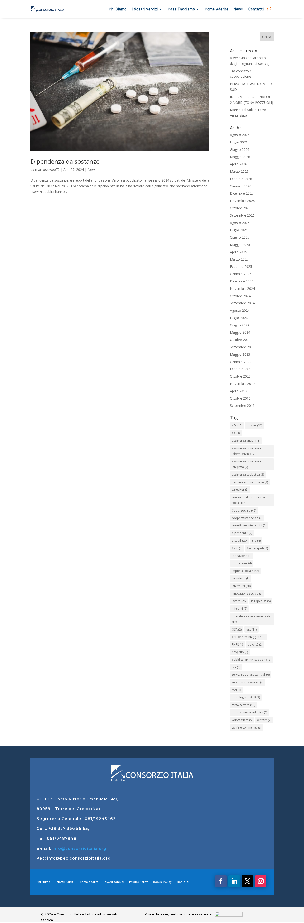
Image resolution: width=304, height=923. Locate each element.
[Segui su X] (247, 881)
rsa (236, 667)
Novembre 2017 (242, 383)
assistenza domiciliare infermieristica (247, 451)
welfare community (246, 728)
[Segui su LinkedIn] (234, 881)
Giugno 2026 (239, 149)
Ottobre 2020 (240, 376)
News (238, 9)
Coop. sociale (244, 510)
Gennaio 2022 (240, 361)
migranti (239, 609)
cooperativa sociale (247, 518)
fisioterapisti (257, 548)
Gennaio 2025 (240, 274)
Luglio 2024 (239, 318)
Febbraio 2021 (241, 369)
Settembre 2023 (242, 347)
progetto (240, 652)
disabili (239, 541)
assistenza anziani (246, 441)
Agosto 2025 (240, 222)
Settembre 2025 (242, 215)
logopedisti (261, 601)
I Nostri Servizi (145, 9)
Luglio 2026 (239, 142)
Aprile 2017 (238, 391)
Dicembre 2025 (241, 193)
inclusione (240, 578)
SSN (236, 690)
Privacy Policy (138, 882)
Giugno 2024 (239, 325)
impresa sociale (245, 571)
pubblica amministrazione (251, 660)
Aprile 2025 (238, 252)
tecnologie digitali (246, 697)
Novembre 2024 (242, 288)
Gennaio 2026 (240, 186)
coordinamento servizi (249, 525)
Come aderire (89, 882)
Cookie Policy (162, 882)
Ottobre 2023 (240, 339)
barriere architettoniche (250, 482)
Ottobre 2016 (240, 398)
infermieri (241, 586)
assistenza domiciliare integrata (247, 464)
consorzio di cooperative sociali (249, 500)
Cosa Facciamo (181, 9)
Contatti (256, 9)
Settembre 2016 (242, 405)
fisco (237, 548)
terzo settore (243, 705)
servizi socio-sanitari (247, 682)
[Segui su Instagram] (260, 881)
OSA (237, 629)
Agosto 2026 (240, 135)
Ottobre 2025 (240, 208)
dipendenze (242, 533)
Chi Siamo (118, 9)
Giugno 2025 (239, 237)
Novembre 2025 (242, 200)
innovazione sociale (247, 594)
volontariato (242, 720)
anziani (254, 425)
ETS (256, 541)
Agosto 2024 (240, 310)
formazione (242, 563)
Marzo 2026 (239, 171)
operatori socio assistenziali (251, 619)
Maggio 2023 (240, 354)
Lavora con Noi (114, 882)
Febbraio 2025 (241, 266)
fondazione (241, 556)
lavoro (239, 601)
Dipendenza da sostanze (65, 161)
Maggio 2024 (240, 332)
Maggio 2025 (240, 244)
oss (251, 629)
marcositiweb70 (47, 169)
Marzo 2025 (239, 259)
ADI (237, 425)
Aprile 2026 (238, 164)
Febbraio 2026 (241, 179)
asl (236, 433)
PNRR (237, 644)
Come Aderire (216, 9)
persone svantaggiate (248, 637)
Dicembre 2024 (241, 281)
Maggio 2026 (240, 156)
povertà (255, 644)
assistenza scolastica (248, 475)
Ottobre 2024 (240, 296)
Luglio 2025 (239, 230)
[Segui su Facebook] (221, 881)
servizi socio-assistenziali (251, 675)
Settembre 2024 (242, 303)
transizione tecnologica (249, 712)
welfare (264, 720)
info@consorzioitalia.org (79, 848)
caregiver (240, 490)
